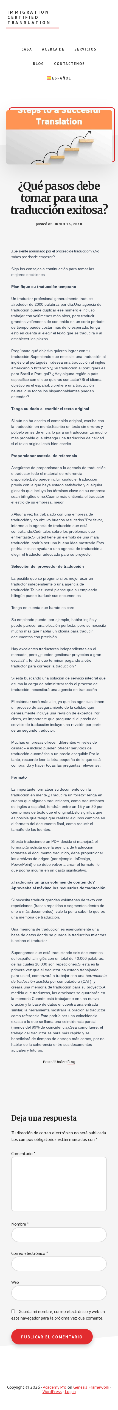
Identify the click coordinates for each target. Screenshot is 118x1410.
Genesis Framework (91, 1387)
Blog (71, 1061)
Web (15, 1282)
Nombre (20, 1224)
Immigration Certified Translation (29, 17)
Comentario (23, 1153)
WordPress (52, 1391)
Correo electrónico (29, 1253)
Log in (70, 1391)
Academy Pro (54, 1387)
